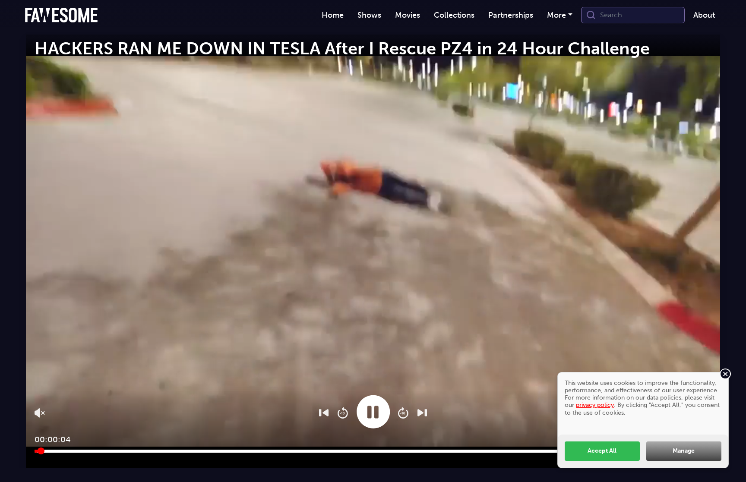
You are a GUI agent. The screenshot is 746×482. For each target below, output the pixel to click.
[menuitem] (333, 15)
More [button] (556, 15)
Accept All (602, 450)
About (704, 15)
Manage (684, 450)
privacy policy (595, 405)
